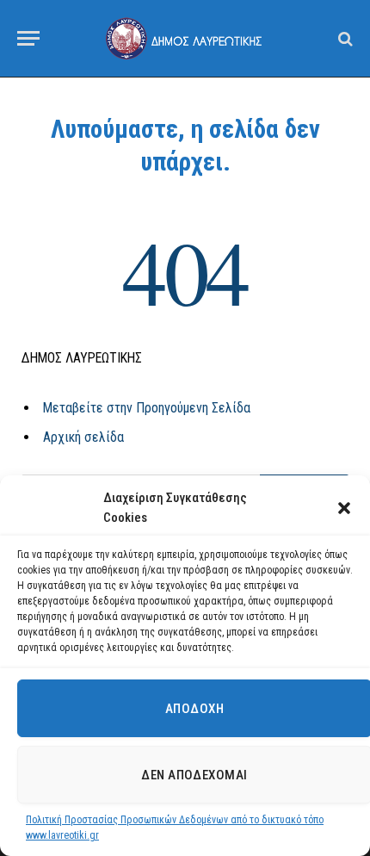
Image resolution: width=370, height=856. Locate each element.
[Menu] (28, 38)
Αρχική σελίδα (83, 437)
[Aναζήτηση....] (344, 38)
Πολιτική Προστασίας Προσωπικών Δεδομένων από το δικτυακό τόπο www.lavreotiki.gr (175, 827)
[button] (344, 508)
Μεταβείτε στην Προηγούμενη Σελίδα (146, 408)
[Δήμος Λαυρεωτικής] (185, 38)
